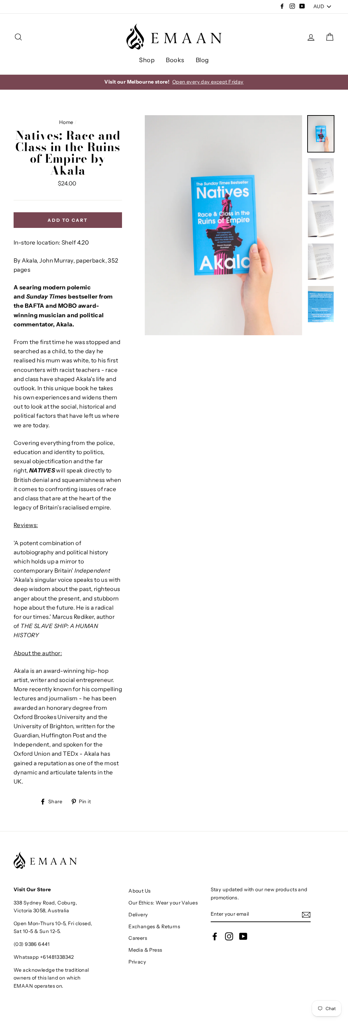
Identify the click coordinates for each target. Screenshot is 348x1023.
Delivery (138, 915)
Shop (147, 60)
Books (175, 60)
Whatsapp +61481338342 (44, 957)
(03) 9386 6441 (32, 944)
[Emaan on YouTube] (243, 936)
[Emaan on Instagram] (229, 936)
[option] (223, 225)
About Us (139, 891)
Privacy (137, 962)
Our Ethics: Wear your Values (163, 903)
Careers (137, 938)
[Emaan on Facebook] (215, 936)
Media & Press (145, 950)
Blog (202, 60)
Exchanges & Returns (154, 926)
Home (66, 122)
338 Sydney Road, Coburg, (45, 903)
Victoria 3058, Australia (41, 911)
